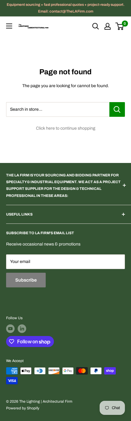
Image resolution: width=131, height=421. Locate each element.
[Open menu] (9, 26)
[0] (120, 26)
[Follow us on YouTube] (10, 328)
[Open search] (95, 26)
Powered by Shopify (22, 408)
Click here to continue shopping (65, 128)
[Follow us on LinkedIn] (22, 328)
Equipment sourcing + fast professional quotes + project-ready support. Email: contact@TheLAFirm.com (66, 7)
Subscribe (26, 280)
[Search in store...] (117, 109)
